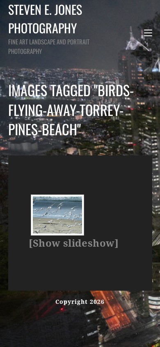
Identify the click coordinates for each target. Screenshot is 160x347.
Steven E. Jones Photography (48, 28)
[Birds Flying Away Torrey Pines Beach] (57, 215)
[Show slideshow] (74, 243)
